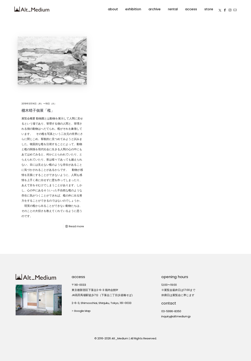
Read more (76, 226)
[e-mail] (235, 9)
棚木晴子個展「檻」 (38, 110)
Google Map (82, 311)
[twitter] (220, 9)
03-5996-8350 (171, 311)
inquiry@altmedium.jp (176, 316)
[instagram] (230, 9)
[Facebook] (224, 9)
